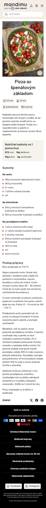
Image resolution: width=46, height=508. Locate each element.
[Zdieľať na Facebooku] (36, 400)
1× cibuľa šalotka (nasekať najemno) (23, 231)
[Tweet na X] (31, 400)
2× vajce (9, 188)
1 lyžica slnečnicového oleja (19, 227)
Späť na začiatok (22, 410)
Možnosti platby (23, 447)
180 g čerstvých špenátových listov (22, 180)
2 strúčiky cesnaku (14, 235)
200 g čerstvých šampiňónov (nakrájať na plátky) (19, 209)
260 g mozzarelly (13, 184)
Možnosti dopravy (23, 439)
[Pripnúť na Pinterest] (42, 400)
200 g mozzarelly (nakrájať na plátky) (23, 215)
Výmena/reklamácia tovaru (23, 432)
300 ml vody (11, 246)
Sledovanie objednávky (23, 476)
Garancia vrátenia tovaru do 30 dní (23, 454)
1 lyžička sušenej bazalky (17, 191)
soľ (6, 195)
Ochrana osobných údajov (23, 469)
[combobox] (23, 14)
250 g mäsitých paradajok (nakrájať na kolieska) (23, 240)
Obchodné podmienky (23, 461)
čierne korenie (12, 254)
